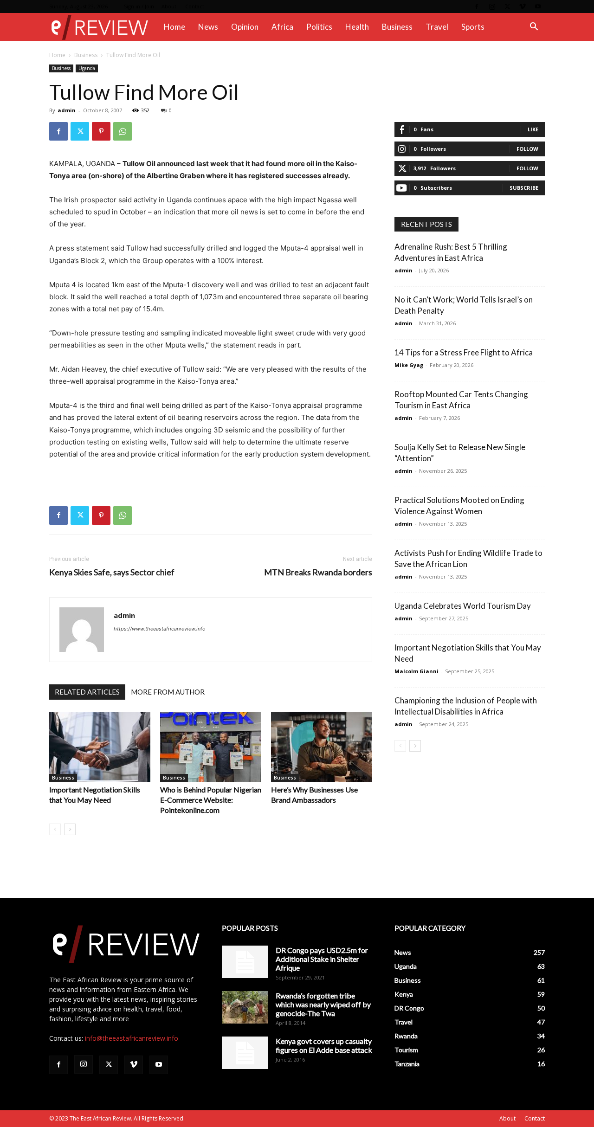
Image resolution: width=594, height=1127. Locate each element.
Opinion (244, 27)
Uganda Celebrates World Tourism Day (462, 606)
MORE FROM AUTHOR (168, 692)
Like (533, 129)
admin (67, 110)
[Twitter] (507, 6)
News (208, 27)
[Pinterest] (101, 131)
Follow (527, 148)
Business (397, 27)
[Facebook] (477, 6)
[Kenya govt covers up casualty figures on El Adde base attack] (245, 1053)
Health (357, 27)
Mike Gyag (408, 364)
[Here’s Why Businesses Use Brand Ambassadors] (321, 747)
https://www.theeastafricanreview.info (160, 628)
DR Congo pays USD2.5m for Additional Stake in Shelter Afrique (322, 959)
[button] (534, 27)
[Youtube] (538, 6)
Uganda (86, 68)
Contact (194, 6)
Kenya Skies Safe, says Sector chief (111, 572)
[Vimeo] (522, 6)
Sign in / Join (139, 6)
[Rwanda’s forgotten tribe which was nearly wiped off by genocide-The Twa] (245, 1007)
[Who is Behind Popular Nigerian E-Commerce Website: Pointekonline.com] (210, 747)
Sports (472, 27)
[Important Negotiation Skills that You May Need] (99, 747)
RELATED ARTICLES (87, 692)
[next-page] (70, 829)
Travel (437, 27)
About (168, 6)
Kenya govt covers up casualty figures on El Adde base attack (324, 1045)
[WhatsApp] (122, 131)
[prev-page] (55, 829)
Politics (319, 27)
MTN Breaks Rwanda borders (318, 572)
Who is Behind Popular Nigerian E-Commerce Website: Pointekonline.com (210, 799)
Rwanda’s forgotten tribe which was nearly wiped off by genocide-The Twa (323, 1004)
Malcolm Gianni (416, 671)
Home (174, 27)
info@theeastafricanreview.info (131, 1038)
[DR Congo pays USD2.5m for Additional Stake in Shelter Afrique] (245, 962)
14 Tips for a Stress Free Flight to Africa (463, 352)
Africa (282, 27)
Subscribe (524, 187)
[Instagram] (492, 6)
